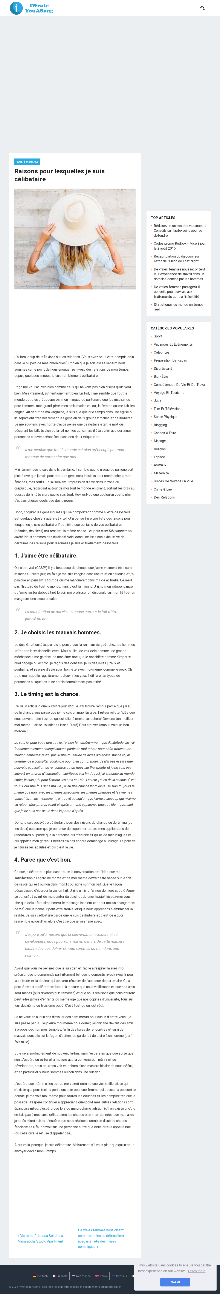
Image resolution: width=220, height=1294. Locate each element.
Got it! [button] (175, 1282)
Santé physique (165, 417)
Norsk (103, 1276)
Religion (160, 449)
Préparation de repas (170, 360)
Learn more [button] (196, 1271)
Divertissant (163, 369)
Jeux (157, 401)
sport (158, 336)
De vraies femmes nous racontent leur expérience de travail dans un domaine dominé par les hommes (179, 274)
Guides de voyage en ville (173, 481)
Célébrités (162, 352)
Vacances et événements (173, 344)
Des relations (164, 497)
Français (62, 1276)
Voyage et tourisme (169, 393)
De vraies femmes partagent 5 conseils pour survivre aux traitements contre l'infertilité (177, 292)
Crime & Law (163, 489)
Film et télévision (167, 409)
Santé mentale (27, 161)
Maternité (161, 473)
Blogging (160, 425)
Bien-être (161, 376)
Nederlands (83, 1276)
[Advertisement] (110, 48)
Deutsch (42, 1276)
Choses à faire (165, 433)
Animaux (160, 465)
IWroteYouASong (29, 1286)
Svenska (121, 1276)
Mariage (160, 441)
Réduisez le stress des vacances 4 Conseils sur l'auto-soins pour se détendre (180, 231)
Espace (159, 457)
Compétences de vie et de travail (180, 385)
